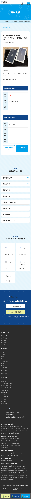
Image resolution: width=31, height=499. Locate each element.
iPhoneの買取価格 (7, 424)
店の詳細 (22, 148)
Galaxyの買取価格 (7, 451)
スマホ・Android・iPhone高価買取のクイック (12, 21)
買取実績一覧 (6, 27)
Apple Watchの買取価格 (9, 464)
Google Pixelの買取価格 (9, 436)
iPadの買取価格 (6, 458)
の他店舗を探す (9, 149)
